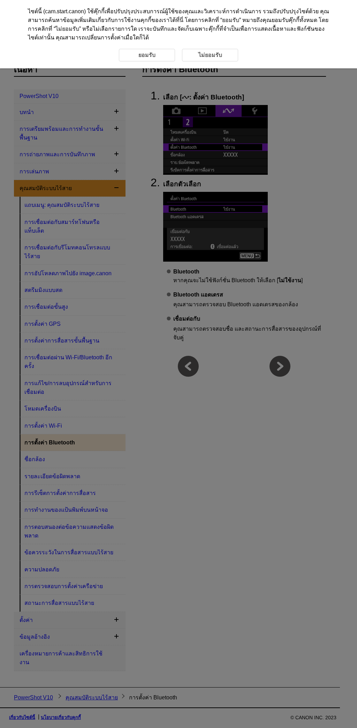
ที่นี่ (179, 20)
